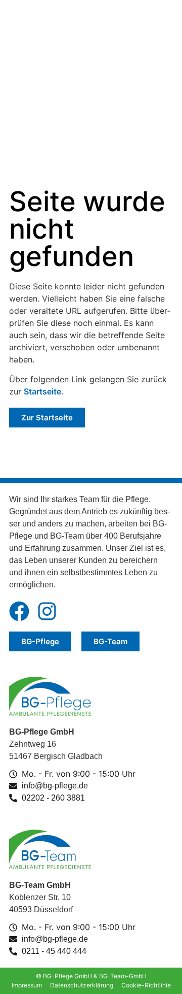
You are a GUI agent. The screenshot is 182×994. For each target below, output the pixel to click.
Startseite (42, 391)
